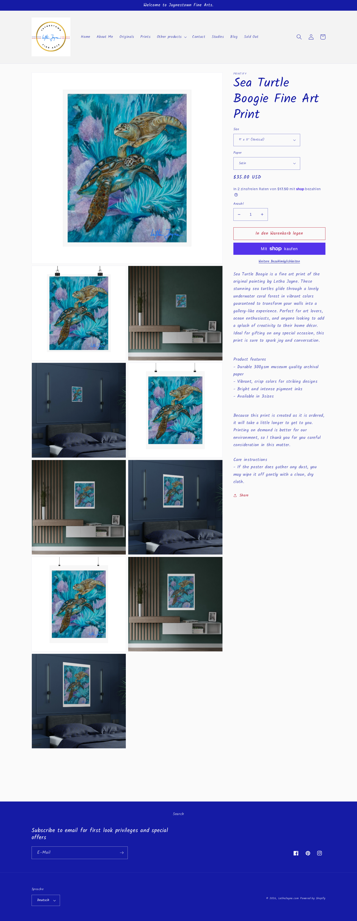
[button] (171, 37)
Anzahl (238, 203)
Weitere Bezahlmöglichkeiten (279, 261)
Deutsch (43, 900)
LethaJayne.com (288, 898)
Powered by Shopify (312, 898)
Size (236, 129)
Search (178, 814)
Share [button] (244, 495)
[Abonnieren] (122, 852)
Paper (237, 152)
